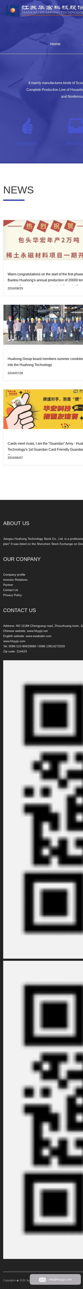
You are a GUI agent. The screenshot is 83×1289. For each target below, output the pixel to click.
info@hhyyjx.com (60, 1279)
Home (55, 44)
